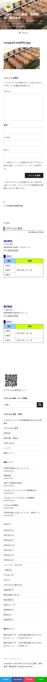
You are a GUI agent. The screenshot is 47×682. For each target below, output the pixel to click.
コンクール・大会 (11, 565)
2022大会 (7, 540)
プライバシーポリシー (12, 659)
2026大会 (7, 560)
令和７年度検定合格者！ (14, 483)
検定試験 (7, 600)
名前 (6, 125)
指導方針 (7, 433)
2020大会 (7, 530)
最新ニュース (9, 453)
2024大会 (7, 550)
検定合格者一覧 (10, 595)
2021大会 (7, 535)
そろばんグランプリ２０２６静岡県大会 (20, 490)
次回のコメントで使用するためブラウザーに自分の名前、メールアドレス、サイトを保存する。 (23, 165)
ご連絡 (6, 570)
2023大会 (7, 545)
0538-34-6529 (12, 316)
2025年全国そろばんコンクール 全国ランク (22, 513)
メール (7, 137)
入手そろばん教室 (11, 428)
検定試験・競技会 (11, 438)
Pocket (29, 679)
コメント (7, 91)
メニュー (24, 33)
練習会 (6, 615)
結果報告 (7, 610)
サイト (6, 150)
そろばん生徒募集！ (12, 505)
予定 (5, 580)
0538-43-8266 (12, 250)
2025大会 (7, 555)
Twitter (6, 679)
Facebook (17, 679)
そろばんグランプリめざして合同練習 (19, 498)
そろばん (7, 575)
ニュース (7, 448)
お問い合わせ (9, 443)
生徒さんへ (8, 605)
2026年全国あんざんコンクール (16, 468)
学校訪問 (7, 590)
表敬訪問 (7, 476)
